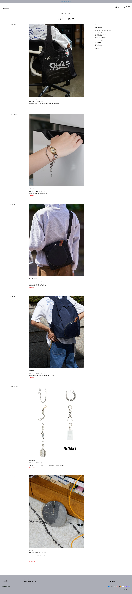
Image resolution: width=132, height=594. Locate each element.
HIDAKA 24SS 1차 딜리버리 (37, 463)
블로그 (71, 7)
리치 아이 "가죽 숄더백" (100, 44)
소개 (68, 7)
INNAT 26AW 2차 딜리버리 (100, 37)
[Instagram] (118, 7)
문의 (35, 581)
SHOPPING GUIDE (27, 581)
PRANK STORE (7, 586)
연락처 (76, 7)
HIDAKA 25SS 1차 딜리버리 (37, 191)
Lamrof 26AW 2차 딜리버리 (100, 34)
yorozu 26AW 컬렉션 (99, 27)
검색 (33, 581)
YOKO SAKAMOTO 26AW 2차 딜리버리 (103, 30)
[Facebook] (116, 7)
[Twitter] (120, 7)
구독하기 (97, 48)
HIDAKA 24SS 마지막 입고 (37, 281)
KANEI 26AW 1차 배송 (99, 40)
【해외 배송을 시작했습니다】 (66, 1)
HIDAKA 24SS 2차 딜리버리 (37, 373)
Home (62, 13)
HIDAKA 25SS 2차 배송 (36, 101)
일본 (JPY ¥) (126, 589)
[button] (126, 7)
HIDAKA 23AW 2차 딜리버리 (37, 552)
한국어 (120, 589)
